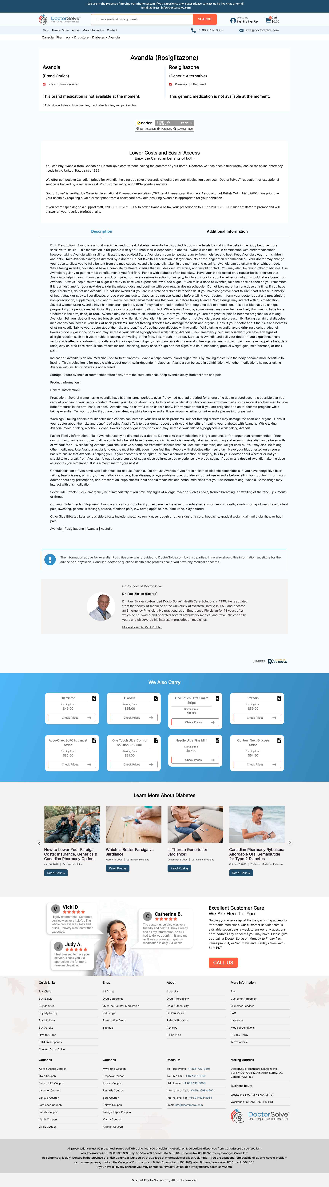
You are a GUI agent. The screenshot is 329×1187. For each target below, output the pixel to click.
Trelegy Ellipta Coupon (117, 1112)
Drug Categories (113, 998)
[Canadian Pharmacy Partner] (60, 19)
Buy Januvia (46, 1005)
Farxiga (67, 864)
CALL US (223, 962)
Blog (233, 991)
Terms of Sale (239, 1042)
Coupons (45, 1060)
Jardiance (132, 859)
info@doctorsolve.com (176, 7)
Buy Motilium (47, 1020)
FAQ (233, 1013)
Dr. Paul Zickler (176, 1013)
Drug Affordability (178, 998)
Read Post (54, 873)
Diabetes (98, 37)
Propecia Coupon (113, 1076)
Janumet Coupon (49, 1090)
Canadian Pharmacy (56, 37)
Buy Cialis (45, 991)
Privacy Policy (239, 1034)
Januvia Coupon (49, 1097)
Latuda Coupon (48, 1112)
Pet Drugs (109, 1013)
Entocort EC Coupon (51, 1083)
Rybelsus (278, 864)
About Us (172, 991)
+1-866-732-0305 (210, 30)
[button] (205, 19)
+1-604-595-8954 (200, 1097)
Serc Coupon (111, 1097)
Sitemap (108, 1027)
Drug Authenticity (178, 1005)
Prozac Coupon (112, 1083)
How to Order (47, 1034)
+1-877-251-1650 (195, 1076)
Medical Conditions (243, 1027)
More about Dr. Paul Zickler (142, 627)
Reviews (172, 1027)
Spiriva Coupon (112, 1104)
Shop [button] (46, 30)
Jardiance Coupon (50, 1104)
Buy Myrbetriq (48, 1013)
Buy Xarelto (46, 1027)
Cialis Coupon (47, 1076)
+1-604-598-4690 (202, 1090)
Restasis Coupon (113, 1090)
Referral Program (177, 1020)
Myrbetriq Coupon (114, 1068)
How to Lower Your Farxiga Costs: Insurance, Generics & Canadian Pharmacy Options (70, 854)
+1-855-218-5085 (194, 1083)
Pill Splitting (174, 1034)
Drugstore (81, 37)
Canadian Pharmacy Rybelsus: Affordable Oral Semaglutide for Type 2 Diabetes (256, 854)
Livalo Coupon (48, 1126)
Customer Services (242, 1005)
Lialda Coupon (48, 1119)
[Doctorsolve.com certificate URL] (270, 660)
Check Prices (70, 717)
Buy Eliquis (45, 998)
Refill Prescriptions (50, 1042)
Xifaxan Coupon (113, 1126)
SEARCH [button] (204, 19)
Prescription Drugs (114, 1020)
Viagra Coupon (112, 1119)
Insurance (237, 1020)
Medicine (77, 864)
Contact (112, 30)
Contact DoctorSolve (52, 1049)
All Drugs (108, 991)
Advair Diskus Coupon (52, 1068)
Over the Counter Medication (121, 1005)
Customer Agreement (244, 998)
